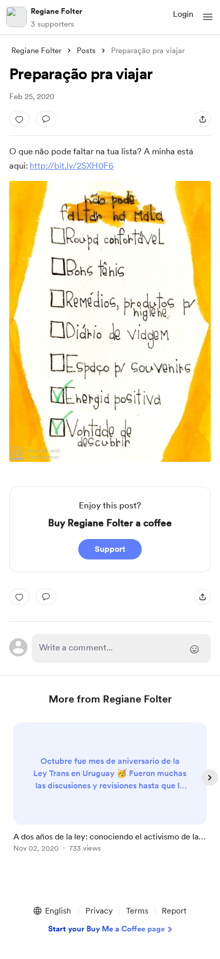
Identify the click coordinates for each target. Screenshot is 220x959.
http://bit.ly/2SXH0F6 (72, 165)
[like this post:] (19, 119)
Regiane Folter (56, 11)
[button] (208, 17)
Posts (86, 50)
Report (174, 911)
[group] (110, 793)
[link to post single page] (110, 789)
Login (183, 14)
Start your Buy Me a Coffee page (106, 928)
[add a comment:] (46, 119)
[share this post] (202, 119)
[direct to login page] (121, 648)
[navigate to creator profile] (16, 17)
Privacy (99, 911)
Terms (137, 911)
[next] (210, 777)
